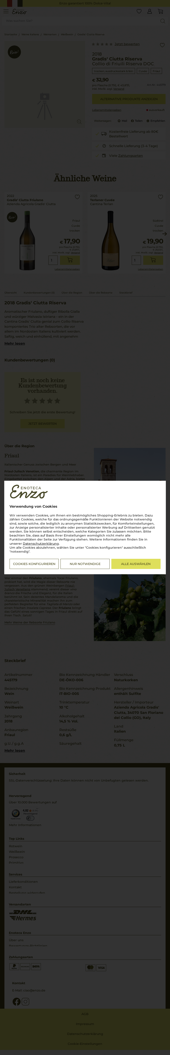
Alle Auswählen (136, 564)
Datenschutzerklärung (41, 543)
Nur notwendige (85, 564)
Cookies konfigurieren (34, 564)
